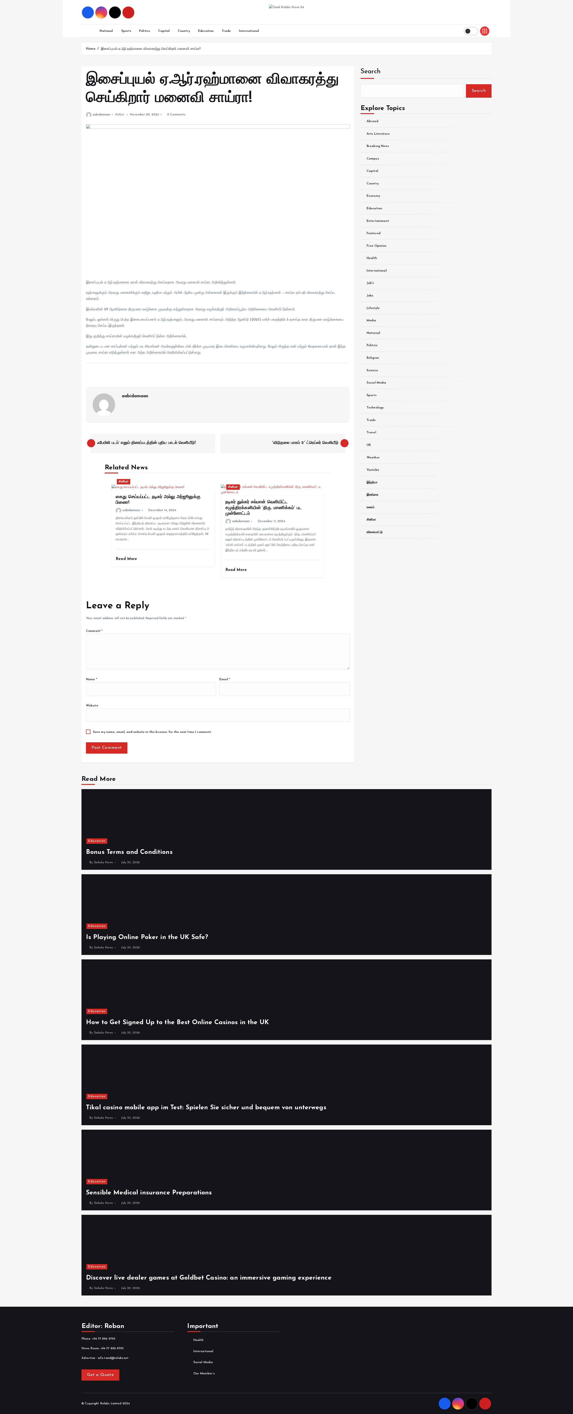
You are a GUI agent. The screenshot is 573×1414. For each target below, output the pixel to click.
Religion (373, 358)
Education (206, 31)
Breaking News (378, 146)
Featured (374, 233)
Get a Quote (100, 1375)
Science (372, 370)
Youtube (373, 470)
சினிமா (119, 114)
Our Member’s (204, 1373)
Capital (164, 31)
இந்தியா (372, 482)
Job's (370, 283)
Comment (94, 631)
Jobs (370, 295)
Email (224, 679)
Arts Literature (378, 133)
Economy (373, 196)
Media (371, 320)
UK (369, 445)
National (106, 31)
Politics (144, 31)
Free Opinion (377, 245)
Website (92, 705)
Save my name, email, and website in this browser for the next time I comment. (152, 732)
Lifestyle (373, 308)
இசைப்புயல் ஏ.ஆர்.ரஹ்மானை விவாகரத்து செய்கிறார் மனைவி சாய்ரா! (150, 49)
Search (371, 71)
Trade (226, 31)
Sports (126, 31)
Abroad (372, 121)
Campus (373, 158)
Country (184, 31)
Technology (375, 407)
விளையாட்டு (375, 532)
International (249, 31)
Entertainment (378, 220)
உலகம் (371, 507)
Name (91, 679)
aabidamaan (101, 114)
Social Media (376, 382)
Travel (371, 432)
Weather (373, 457)
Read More (127, 559)
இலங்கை (373, 495)
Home (90, 49)
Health (372, 258)
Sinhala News (103, 862)
